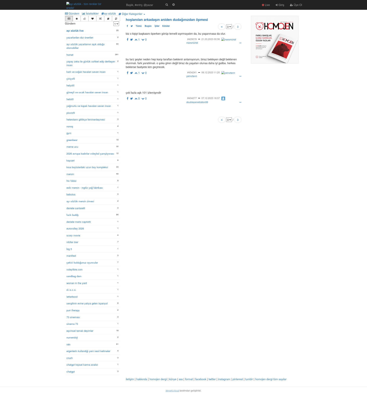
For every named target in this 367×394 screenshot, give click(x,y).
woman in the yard (77, 283)
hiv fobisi (71, 181)
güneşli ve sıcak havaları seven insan (87, 92)
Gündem (73, 13)
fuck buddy (73, 215)
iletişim (130, 379)
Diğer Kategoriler (132, 14)
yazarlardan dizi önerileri (80, 37)
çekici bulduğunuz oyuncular (82, 262)
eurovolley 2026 (75, 228)
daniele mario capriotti (79, 222)
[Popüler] (77, 18)
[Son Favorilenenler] (92, 18)
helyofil (70, 85)
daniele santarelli (76, 208)
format (189, 379)
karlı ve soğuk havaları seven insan (86, 72)
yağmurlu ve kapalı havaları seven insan (89, 106)
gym (69, 133)
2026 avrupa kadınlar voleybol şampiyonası (90, 153)
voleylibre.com (75, 269)
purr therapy (73, 310)
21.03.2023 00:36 (210, 39)
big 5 (69, 249)
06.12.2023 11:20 (210, 72)
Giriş (281, 5)
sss (181, 379)
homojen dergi (158, 379)
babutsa (71, 194)
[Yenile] (116, 18)
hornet (70, 55)
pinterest (237, 379)
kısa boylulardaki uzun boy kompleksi (87, 167)
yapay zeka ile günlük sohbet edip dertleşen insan (91, 63)
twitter (212, 379)
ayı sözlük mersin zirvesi (80, 201)
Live (267, 5)
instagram (224, 379)
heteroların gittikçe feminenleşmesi (86, 119)
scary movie (73, 235)
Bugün (148, 25)
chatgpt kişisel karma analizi (82, 364)
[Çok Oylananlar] (85, 18)
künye (172, 379)
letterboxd (72, 296)
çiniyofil (71, 78)
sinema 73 (72, 324)
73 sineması (73, 317)
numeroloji (72, 337)
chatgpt (71, 371)
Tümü (139, 25)
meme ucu (72, 146)
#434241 (192, 72)
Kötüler (166, 25)
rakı (69, 344)
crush (70, 358)
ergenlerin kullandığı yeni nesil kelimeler (88, 351)
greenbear (72, 140)
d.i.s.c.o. (71, 290)
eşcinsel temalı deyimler (80, 331)
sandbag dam (74, 276)
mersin (70, 174)
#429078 (192, 39)
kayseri (71, 160)
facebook (200, 379)
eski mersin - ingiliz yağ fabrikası (85, 187)
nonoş (70, 126)
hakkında (141, 379)
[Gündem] (69, 18)
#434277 (192, 98)
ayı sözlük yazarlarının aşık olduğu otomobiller (86, 46)
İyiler (157, 25)
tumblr (249, 379)
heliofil (70, 99)
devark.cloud (172, 390)
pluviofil (71, 113)
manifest (71, 255)
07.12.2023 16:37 (210, 98)
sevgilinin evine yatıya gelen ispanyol (87, 303)
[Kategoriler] (108, 18)
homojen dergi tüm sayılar (271, 379)
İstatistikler (92, 13)
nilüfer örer (72, 242)
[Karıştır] (100, 18)
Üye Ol (297, 5)
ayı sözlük (110, 13)
